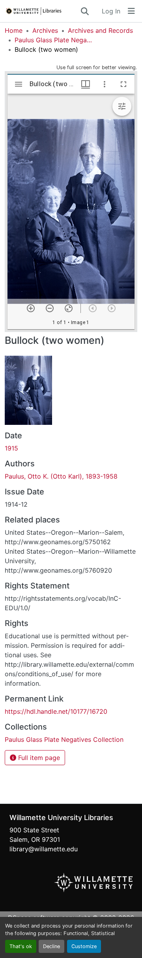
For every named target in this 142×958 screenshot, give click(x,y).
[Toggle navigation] (131, 11)
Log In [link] (111, 11)
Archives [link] (45, 30)
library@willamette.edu (43, 849)
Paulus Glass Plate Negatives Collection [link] (54, 40)
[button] (42, 11)
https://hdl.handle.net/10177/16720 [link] (56, 711)
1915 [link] (11, 448)
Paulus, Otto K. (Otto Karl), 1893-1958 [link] (61, 476)
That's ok (20, 946)
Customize (84, 946)
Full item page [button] (38, 758)
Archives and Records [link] (100, 30)
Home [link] (13, 30)
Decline (51, 946)
